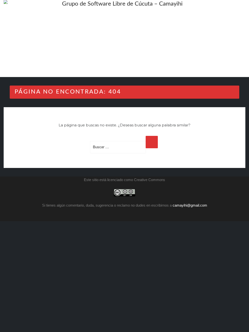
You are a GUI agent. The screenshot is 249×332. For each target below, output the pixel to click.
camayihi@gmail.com (190, 205)
